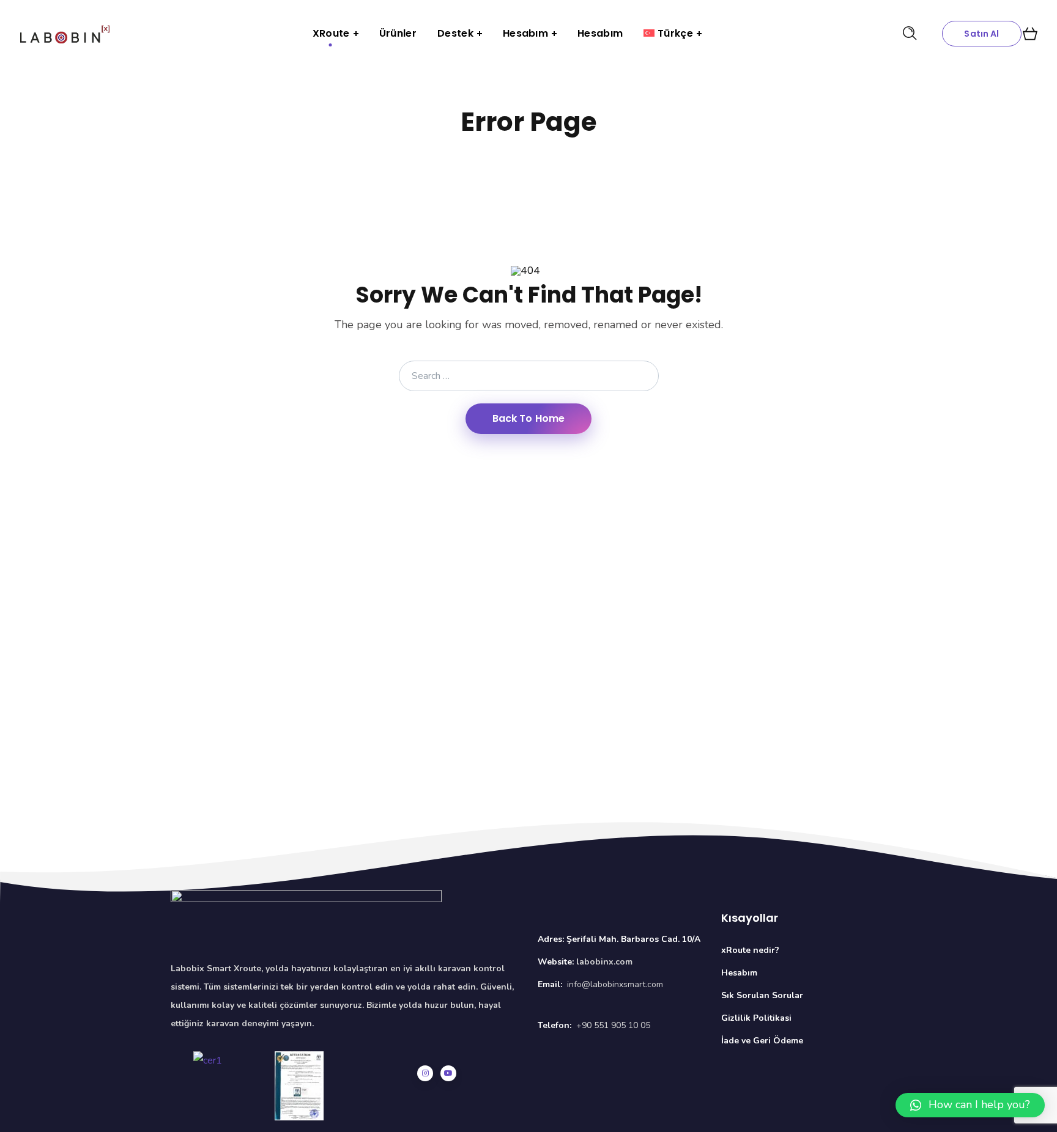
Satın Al (981, 34)
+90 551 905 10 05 (613, 1025)
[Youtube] (448, 1073)
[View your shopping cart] (1030, 33)
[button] (970, 1105)
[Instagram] (425, 1073)
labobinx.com (604, 962)
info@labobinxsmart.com (615, 984)
